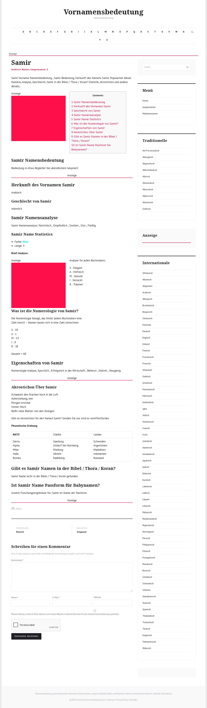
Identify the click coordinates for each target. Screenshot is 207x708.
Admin (19, 508)
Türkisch (146, 628)
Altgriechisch (148, 163)
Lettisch (146, 492)
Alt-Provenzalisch (150, 150)
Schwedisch (148, 583)
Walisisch (146, 648)
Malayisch (147, 512)
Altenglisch (147, 157)
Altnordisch (147, 189)
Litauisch (146, 505)
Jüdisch (145, 467)
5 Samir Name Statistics (86, 119)
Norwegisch (148, 531)
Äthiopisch (147, 298)
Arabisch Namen (20, 69)
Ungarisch (147, 635)
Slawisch (146, 602)
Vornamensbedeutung (103, 12)
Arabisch (146, 292)
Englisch (146, 337)
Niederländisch (149, 518)
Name (14, 597)
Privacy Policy (122, 699)
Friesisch (146, 363)
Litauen (145, 499)
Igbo (144, 408)
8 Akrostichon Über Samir (87, 132)
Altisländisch (148, 182)
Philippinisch (148, 544)
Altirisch (146, 176)
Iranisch (146, 428)
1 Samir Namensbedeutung (88, 102)
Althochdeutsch (149, 170)
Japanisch (146, 460)
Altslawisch (147, 202)
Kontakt (133, 699)
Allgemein (147, 286)
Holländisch (148, 402)
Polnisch (146, 551)
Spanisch (146, 609)
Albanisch (147, 279)
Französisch (148, 357)
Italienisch (147, 447)
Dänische (146, 324)
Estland (145, 344)
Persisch (146, 538)
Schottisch (147, 577)
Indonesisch (148, 421)
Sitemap (110, 699)
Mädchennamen (150, 113)
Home (145, 100)
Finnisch (146, 350)
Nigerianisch (148, 525)
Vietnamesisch (149, 641)
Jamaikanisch (148, 454)
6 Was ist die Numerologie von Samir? (94, 123)
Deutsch (146, 331)
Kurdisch (146, 479)
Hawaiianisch (148, 389)
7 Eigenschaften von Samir (88, 128)
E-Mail (56, 597)
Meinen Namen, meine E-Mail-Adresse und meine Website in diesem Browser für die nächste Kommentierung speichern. (65, 614)
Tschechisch (148, 622)
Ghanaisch (147, 369)
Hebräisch (147, 395)
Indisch (145, 415)
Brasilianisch (148, 305)
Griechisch (147, 382)
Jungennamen (38, 69)
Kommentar (17, 560)
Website (97, 597)
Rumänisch (147, 564)
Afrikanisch (147, 273)
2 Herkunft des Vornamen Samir (91, 106)
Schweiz (146, 589)
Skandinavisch (149, 596)
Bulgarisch (147, 311)
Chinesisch (147, 318)
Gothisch (146, 208)
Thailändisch (148, 615)
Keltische (146, 473)
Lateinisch (147, 486)
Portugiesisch (148, 557)
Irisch (144, 434)
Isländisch (147, 441)
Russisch (146, 570)
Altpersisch (147, 195)
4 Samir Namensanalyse (86, 115)
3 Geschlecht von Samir (85, 110)
